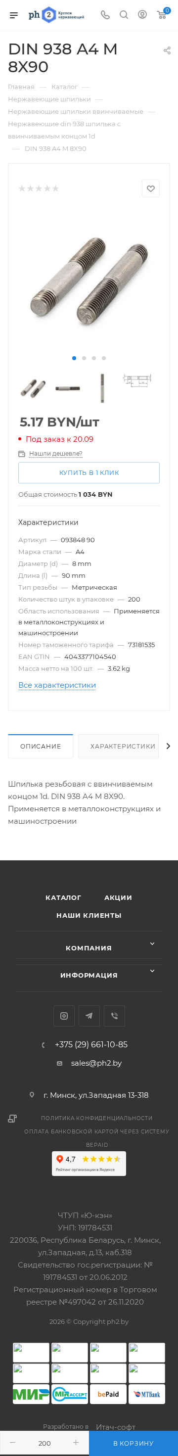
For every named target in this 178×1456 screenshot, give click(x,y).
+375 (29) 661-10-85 (91, 1045)
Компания (89, 948)
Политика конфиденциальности (97, 1118)
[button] (74, 358)
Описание (40, 746)
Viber (114, 1016)
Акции (118, 897)
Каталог (63, 897)
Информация (89, 975)
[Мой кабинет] (142, 15)
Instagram (64, 1016)
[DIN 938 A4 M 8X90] (89, 280)
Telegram (89, 1016)
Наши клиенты (89, 915)
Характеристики (122, 746)
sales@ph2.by (96, 1063)
